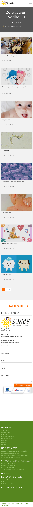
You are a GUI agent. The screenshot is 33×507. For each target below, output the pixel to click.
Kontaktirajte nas (11, 487)
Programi (4, 434)
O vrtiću (6, 427)
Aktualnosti (4, 480)
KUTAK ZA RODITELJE (11, 477)
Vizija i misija (5, 430)
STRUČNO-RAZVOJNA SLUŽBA (18, 25)
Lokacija (3, 445)
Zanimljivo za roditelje (7, 484)
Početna (6, 25)
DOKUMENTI (7, 473)
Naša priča (4, 441)
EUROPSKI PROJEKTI (7, 436)
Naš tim (3, 443)
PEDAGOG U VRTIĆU (8, 464)
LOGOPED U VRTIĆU (7, 468)
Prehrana (4, 482)
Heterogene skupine (7, 438)
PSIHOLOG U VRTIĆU (8, 466)
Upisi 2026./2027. (9, 448)
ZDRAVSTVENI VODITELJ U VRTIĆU (12, 470)
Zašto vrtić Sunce (6, 432)
